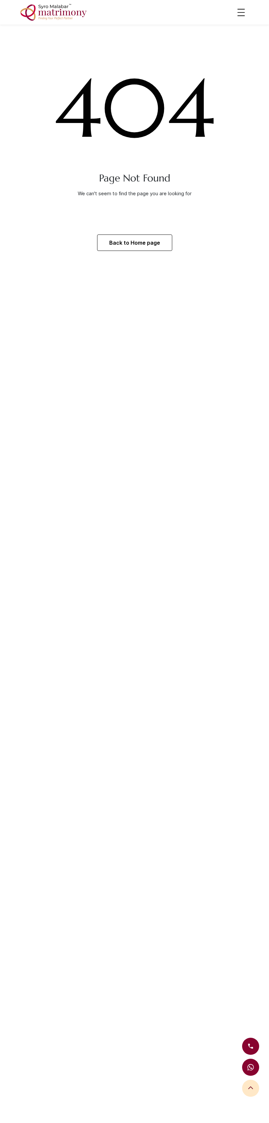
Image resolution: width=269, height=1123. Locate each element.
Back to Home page (134, 242)
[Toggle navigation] (241, 12)
